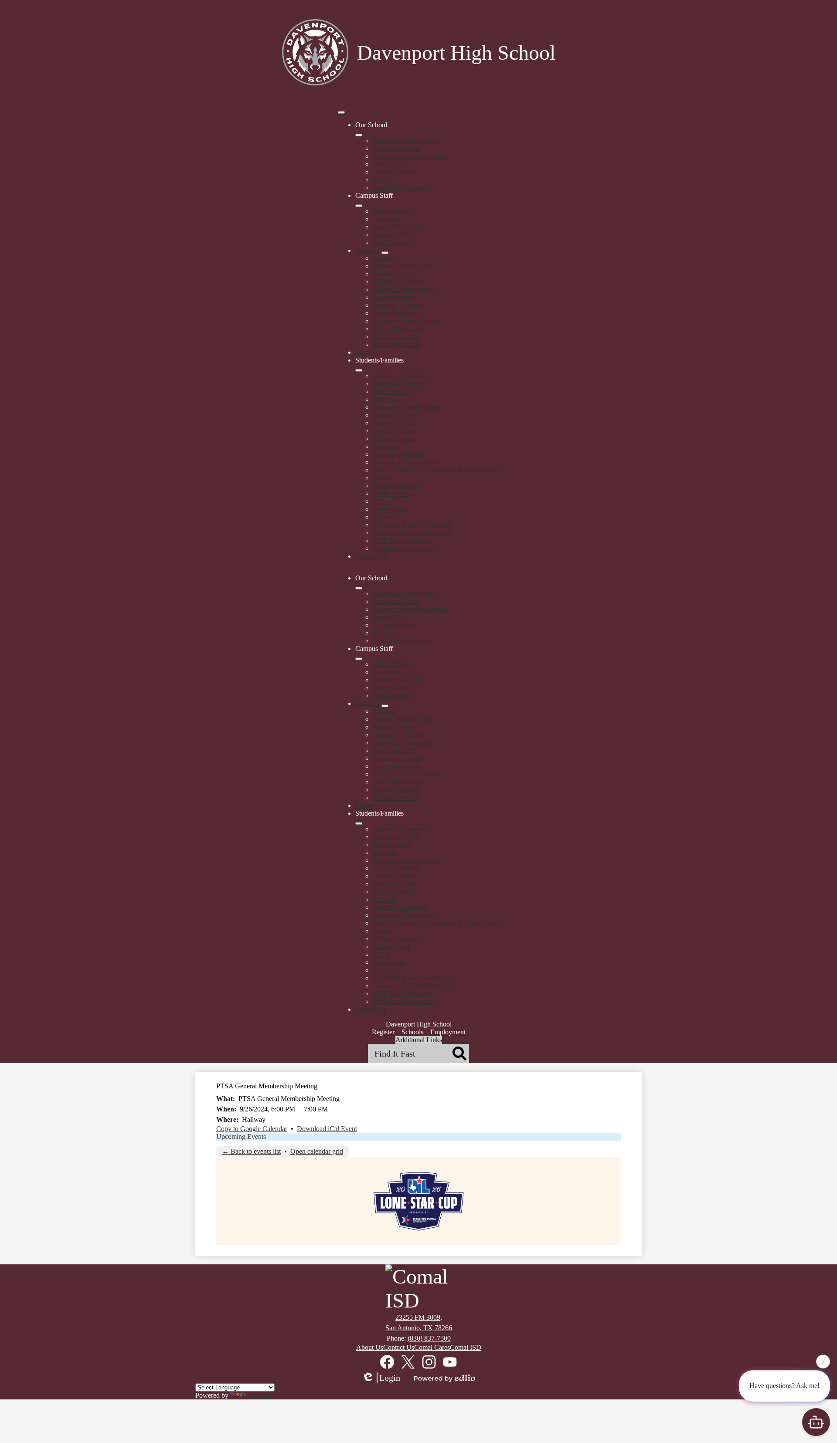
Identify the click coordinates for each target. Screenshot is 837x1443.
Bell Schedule (392, 391)
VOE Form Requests (402, 540)
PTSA (381, 501)
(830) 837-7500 (429, 1338)
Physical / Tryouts (397, 305)
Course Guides (393, 423)
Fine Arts (385, 446)
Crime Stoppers (394, 438)
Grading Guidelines (400, 454)
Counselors (388, 219)
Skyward (385, 517)
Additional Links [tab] (418, 1039)
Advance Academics (401, 375)
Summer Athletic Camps (406, 321)
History (383, 179)
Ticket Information (398, 328)
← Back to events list (251, 1151)
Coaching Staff (393, 297)
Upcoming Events (241, 1136)
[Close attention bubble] (823, 1361)
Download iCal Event (327, 1128)
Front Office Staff (397, 226)
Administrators (393, 211)
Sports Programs (395, 313)
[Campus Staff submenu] (358, 205)
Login (389, 1377)
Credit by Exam (394, 430)
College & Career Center (407, 407)
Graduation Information (405, 462)
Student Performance (401, 187)
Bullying (385, 399)
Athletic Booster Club (403, 266)
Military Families (396, 485)
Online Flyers (391, 493)
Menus (382, 477)
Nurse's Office (392, 234)
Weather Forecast (396, 344)
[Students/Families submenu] (358, 370)
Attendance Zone (396, 148)
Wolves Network (396, 336)
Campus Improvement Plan (410, 156)
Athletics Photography (403, 289)
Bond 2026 (388, 164)
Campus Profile (394, 172)
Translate (260, 1395)
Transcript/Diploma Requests (413, 532)
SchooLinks (389, 509)
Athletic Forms (393, 274)
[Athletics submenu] (384, 252)
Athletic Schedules (398, 281)
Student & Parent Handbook (412, 524)
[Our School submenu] (358, 135)
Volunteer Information (403, 548)
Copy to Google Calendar (251, 1128)
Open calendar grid (316, 1151)
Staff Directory (393, 242)
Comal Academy (396, 415)
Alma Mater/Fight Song (405, 140)
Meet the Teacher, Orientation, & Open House (436, 470)
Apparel (384, 258)
